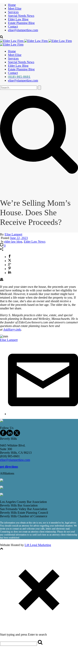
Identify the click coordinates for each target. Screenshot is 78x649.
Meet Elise (14, 8)
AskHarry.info (12, 329)
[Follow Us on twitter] (16, 435)
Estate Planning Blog (21, 23)
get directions (9, 466)
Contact (13, 26)
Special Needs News (21, 15)
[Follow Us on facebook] (3, 435)
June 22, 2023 (19, 238)
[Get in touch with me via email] (43, 414)
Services (13, 12)
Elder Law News (34, 241)
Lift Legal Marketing (38, 545)
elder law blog (13, 241)
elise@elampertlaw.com (23, 30)
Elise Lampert (13, 234)
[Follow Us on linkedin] (9, 435)
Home (12, 5)
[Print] (1, 280)
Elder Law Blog (18, 19)
